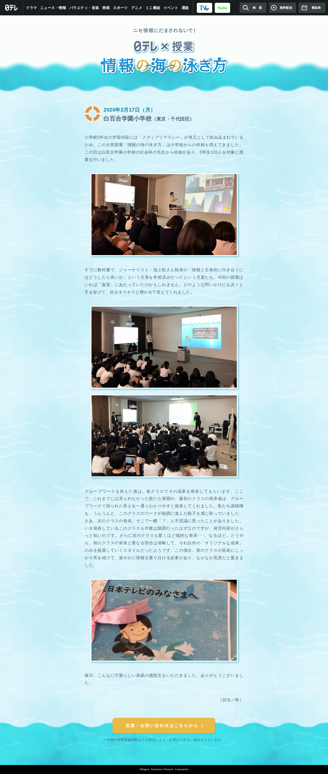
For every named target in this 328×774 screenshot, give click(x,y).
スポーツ (120, 8)
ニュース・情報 (53, 8)
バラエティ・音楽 (84, 8)
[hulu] (222, 8)
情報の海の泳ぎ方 (164, 51)
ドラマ (31, 8)
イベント (170, 8)
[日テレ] (11, 7)
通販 (185, 8)
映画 (106, 8)
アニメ (136, 8)
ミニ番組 (153, 8)
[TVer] (204, 8)
